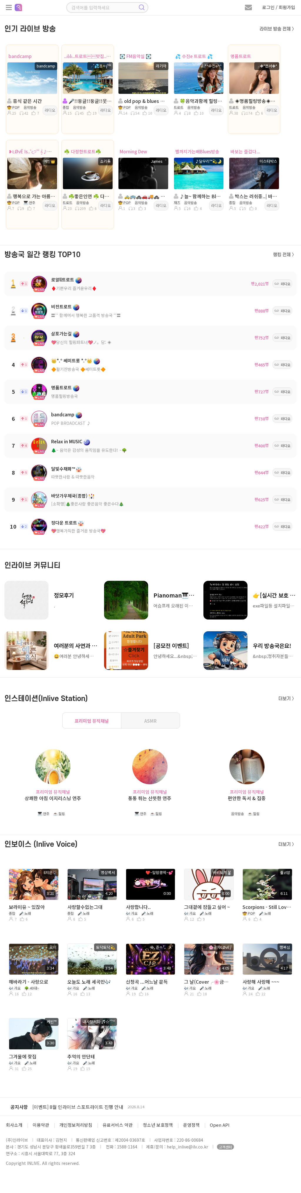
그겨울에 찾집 (22, 1056)
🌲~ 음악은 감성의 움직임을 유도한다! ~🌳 (89, 450)
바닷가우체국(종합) (69, 496)
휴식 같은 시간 (27, 100)
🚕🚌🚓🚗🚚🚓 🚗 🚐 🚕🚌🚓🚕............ (145, 196)
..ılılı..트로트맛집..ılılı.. (89, 56)
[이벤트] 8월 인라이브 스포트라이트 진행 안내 (77, 1106)
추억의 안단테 (81, 1056)
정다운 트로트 (64, 523)
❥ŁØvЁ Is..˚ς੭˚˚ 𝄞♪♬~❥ (33, 151)
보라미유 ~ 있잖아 (27, 906)
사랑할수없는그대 (85, 906)
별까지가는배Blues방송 (197, 151)
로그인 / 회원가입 (278, 7)
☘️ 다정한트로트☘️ (82, 151)
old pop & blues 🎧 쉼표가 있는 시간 (145, 100)
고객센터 (225, 1146)
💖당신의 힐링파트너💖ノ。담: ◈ (81, 342)
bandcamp (20, 56)
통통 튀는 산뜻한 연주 (149, 798)
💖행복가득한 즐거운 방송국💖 (78, 531)
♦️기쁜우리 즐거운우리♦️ (74, 288)
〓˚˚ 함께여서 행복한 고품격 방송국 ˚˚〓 (86, 315)
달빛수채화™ (63, 469)
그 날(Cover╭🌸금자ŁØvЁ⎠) (208, 981)
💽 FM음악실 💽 (135, 56)
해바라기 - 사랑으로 (28, 981)
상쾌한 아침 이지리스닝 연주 (53, 798)
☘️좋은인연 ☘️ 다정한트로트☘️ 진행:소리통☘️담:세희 (89, 196)
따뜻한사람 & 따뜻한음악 (73, 477)
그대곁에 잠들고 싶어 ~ (207, 906)
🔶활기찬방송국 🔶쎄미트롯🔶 (78, 369)
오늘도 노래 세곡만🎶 (89, 981)
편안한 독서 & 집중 (247, 798)
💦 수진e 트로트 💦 (194, 56)
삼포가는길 (61, 333)
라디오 (50, 110)
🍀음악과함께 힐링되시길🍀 (200, 100)
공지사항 (19, 1106)
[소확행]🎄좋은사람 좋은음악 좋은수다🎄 (87, 504)
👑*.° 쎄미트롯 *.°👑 (71, 360)
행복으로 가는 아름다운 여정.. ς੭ (34, 196)
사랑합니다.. (138, 906)
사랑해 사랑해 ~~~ (261, 981)
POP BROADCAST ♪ (71, 423)
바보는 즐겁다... (245, 151)
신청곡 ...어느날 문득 (147, 981)
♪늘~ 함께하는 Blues (200, 196)
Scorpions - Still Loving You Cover (267, 906)
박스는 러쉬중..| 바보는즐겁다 (256, 196)
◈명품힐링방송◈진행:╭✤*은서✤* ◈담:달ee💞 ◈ (256, 100)
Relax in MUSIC (66, 441)
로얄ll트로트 (62, 279)
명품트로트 (240, 56)
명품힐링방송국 (64, 396)
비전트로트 (61, 306)
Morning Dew (133, 151)
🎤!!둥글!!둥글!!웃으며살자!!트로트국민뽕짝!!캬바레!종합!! (89, 100)
